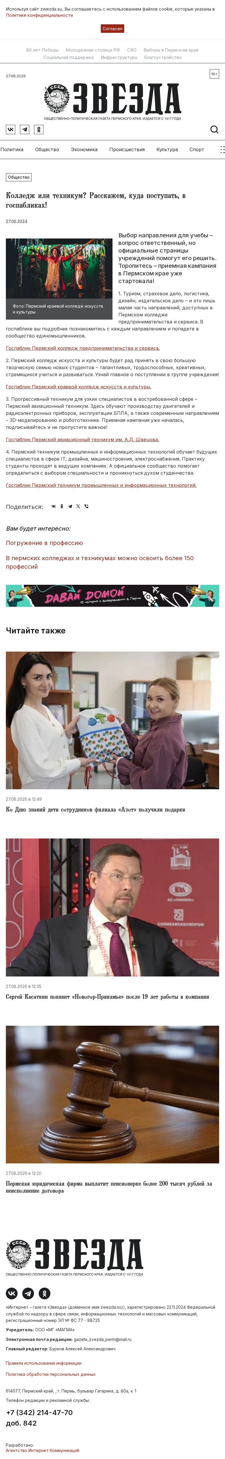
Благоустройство (163, 57)
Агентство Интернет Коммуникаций (42, 1450)
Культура (167, 149)
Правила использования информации (43, 1363)
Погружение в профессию (44, 542)
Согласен (112, 28)
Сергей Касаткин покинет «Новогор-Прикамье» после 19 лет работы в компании (107, 997)
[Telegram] (70, 506)
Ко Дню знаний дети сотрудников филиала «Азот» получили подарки (95, 810)
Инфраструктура (119, 57)
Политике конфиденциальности (39, 15)
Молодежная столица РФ (93, 50)
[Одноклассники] (61, 506)
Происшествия (127, 149)
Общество (47, 149)
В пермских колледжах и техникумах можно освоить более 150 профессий (100, 562)
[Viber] (86, 506)
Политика (11, 149)
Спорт (197, 149)
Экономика (84, 149)
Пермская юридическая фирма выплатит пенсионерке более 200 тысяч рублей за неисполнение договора (109, 1188)
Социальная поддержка (68, 57)
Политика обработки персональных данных (51, 1374)
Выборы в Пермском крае (171, 50)
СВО (132, 50)
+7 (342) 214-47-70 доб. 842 (39, 1418)
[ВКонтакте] (53, 506)
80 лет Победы (42, 50)
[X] (78, 506)
